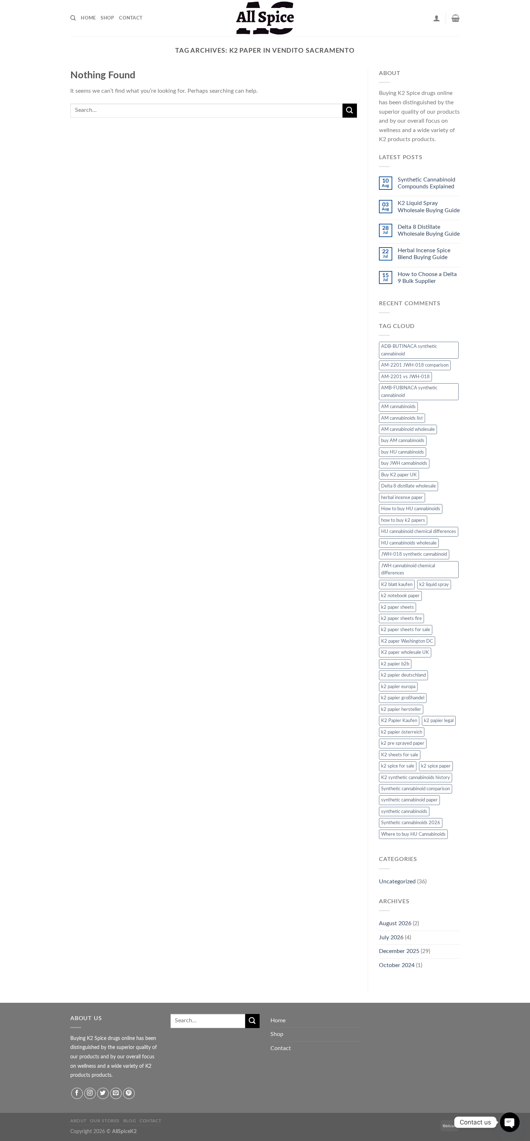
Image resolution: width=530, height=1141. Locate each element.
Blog (129, 1121)
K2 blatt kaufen (396, 584)
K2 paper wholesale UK (405, 652)
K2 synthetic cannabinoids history (415, 777)
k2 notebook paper (400, 596)
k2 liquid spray (434, 584)
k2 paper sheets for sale (405, 630)
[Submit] (350, 111)
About (78, 1121)
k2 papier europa (398, 687)
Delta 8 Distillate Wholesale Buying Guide (429, 230)
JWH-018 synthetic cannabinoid (414, 554)
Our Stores (105, 1121)
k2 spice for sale (397, 766)
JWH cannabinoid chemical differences (408, 569)
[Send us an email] (116, 1094)
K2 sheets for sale (399, 755)
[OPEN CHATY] (510, 1122)
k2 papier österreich (401, 732)
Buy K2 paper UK (399, 475)
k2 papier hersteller (401, 709)
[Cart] (455, 18)
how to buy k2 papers (403, 520)
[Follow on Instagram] (90, 1094)
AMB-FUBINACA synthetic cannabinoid (409, 391)
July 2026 (391, 937)
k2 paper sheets (397, 607)
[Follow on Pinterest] (129, 1094)
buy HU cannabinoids (402, 452)
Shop (107, 18)
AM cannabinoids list (402, 418)
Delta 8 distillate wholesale (408, 486)
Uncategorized (397, 881)
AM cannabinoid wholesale (408, 429)
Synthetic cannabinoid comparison (415, 789)
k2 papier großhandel (402, 698)
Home (88, 18)
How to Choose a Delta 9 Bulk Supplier (427, 277)
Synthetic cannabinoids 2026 (410, 823)
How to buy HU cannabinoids (410, 509)
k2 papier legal (439, 720)
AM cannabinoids (398, 407)
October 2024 (397, 965)
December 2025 (399, 951)
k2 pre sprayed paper (402, 743)
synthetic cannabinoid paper (409, 800)
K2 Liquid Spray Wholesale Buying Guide (429, 206)
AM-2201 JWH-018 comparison (415, 365)
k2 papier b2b (395, 664)
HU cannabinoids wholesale (409, 543)
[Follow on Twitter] (103, 1094)
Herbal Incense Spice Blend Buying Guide (424, 254)
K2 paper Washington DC (407, 641)
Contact (130, 18)
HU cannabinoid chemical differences (418, 531)
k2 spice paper (436, 766)
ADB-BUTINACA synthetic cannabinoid (409, 350)
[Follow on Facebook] (77, 1094)
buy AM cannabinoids (402, 440)
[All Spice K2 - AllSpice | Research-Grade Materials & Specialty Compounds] (265, 18)
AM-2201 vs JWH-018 (405, 377)
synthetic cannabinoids (404, 811)
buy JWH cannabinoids (404, 463)
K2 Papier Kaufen (399, 720)
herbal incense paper (402, 497)
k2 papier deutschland (403, 675)
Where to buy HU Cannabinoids (413, 834)
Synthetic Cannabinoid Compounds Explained (426, 183)
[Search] (73, 18)
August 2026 (395, 923)
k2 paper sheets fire (401, 618)
